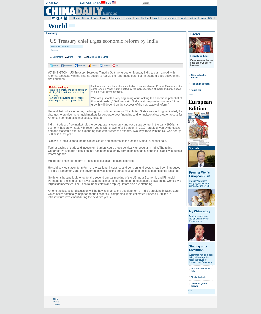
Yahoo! (94, 65)
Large (91, 57)
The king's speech (200, 84)
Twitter (55, 65)
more (191, 95)
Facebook (68, 65)
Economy (52, 33)
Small (105, 57)
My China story (199, 211)
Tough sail (196, 90)
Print (70, 57)
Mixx (117, 65)
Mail (80, 57)
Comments (58, 57)
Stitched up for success (198, 76)
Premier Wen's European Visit (199, 174)
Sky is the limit (198, 277)
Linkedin (106, 65)
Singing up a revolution (198, 248)
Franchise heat (199, 55)
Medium (98, 57)
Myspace (81, 65)
